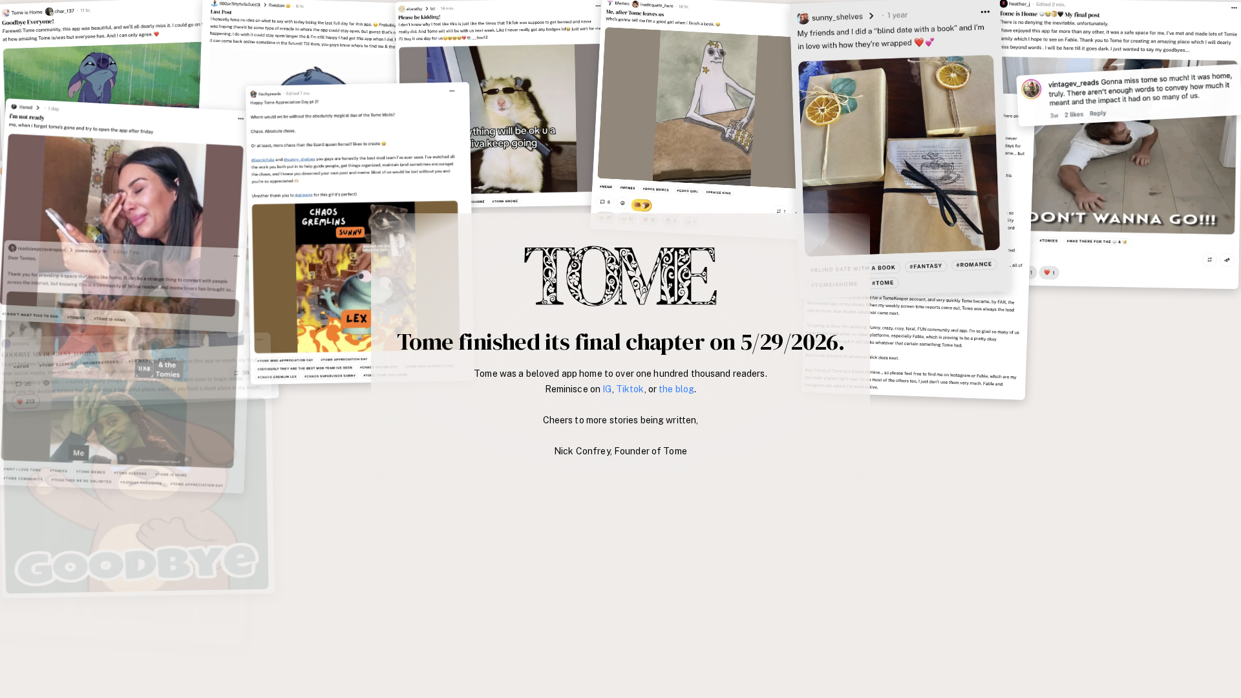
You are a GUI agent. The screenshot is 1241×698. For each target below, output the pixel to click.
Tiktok (630, 389)
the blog (676, 389)
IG (606, 389)
